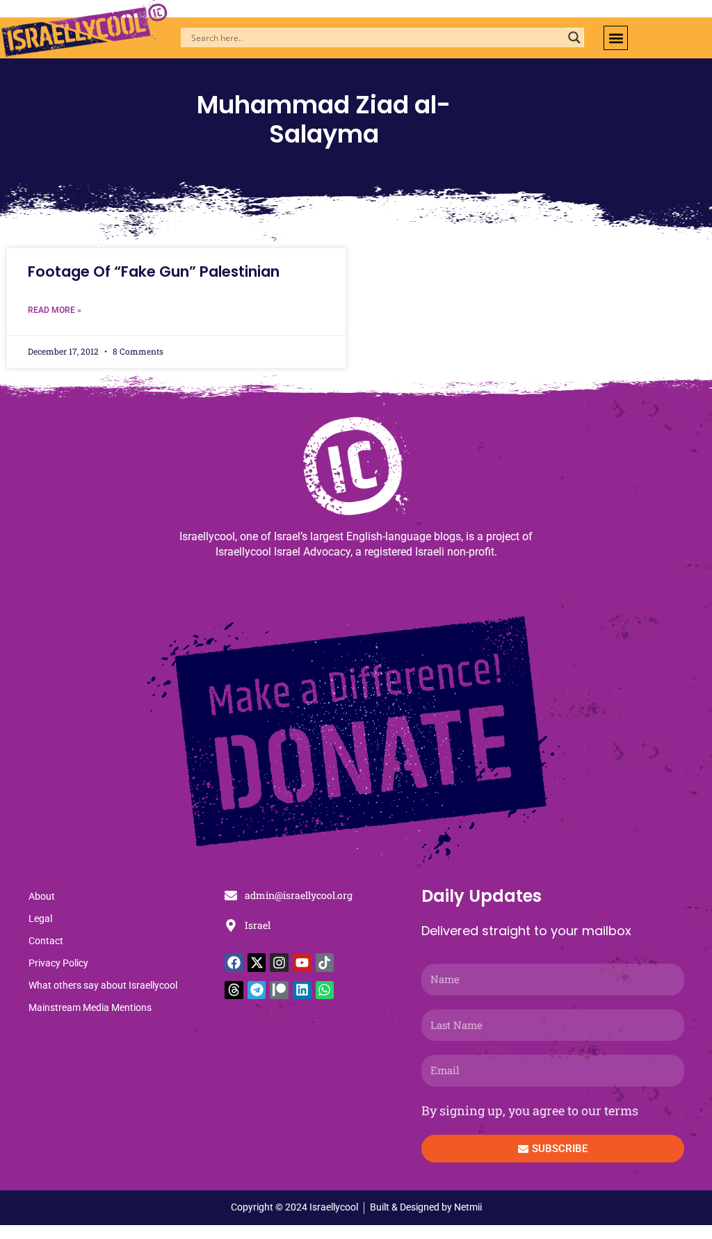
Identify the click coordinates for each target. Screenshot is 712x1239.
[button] (616, 38)
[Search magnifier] (574, 37)
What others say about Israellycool (103, 985)
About (42, 896)
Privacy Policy (58, 963)
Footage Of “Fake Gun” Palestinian (154, 271)
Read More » (54, 310)
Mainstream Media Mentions (90, 1007)
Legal (40, 918)
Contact (46, 940)
